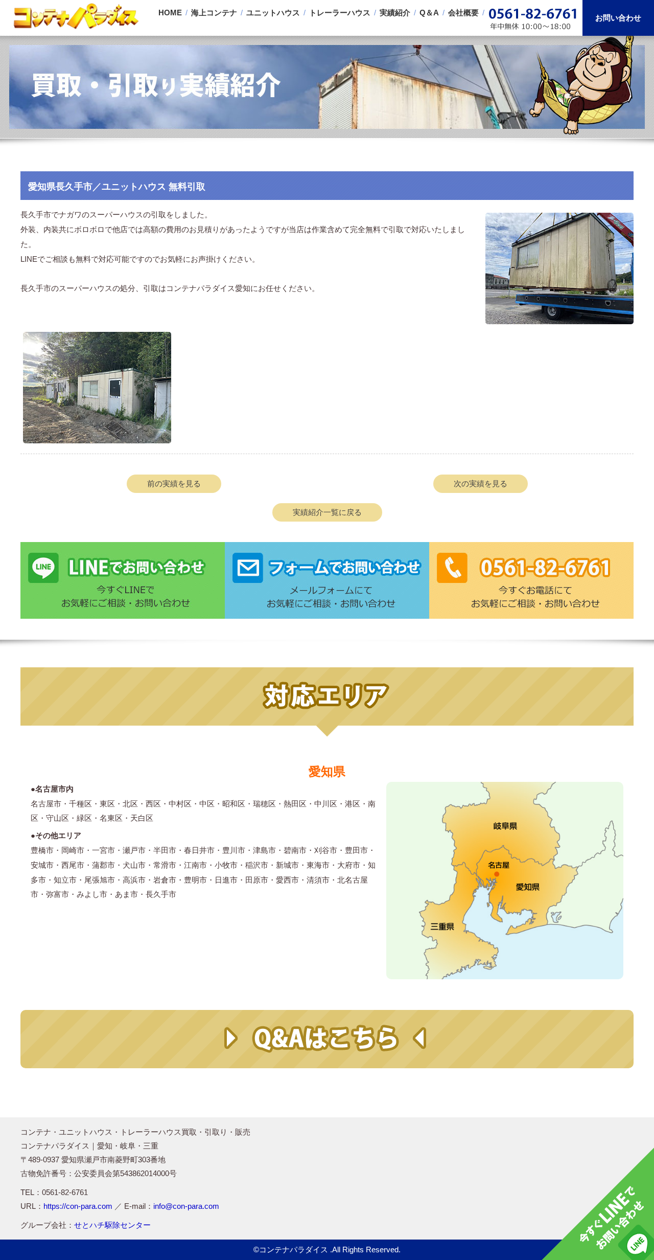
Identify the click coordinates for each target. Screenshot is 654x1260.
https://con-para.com (77, 1206)
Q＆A (429, 12)
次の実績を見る (480, 483)
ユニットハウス (273, 12)
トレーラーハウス (339, 12)
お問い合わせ (618, 17)
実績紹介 (395, 12)
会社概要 (463, 12)
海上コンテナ (214, 12)
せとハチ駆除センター (112, 1225)
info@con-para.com (186, 1206)
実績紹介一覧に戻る (327, 512)
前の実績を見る (174, 483)
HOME (170, 12)
